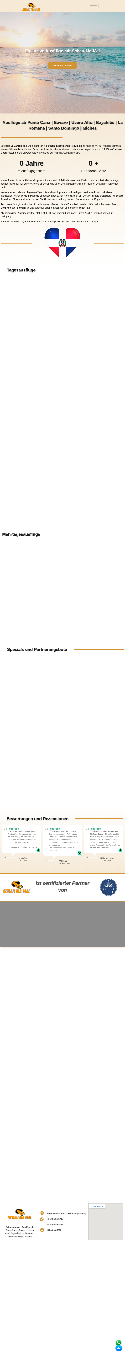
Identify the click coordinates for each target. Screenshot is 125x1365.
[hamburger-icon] (94, 6)
